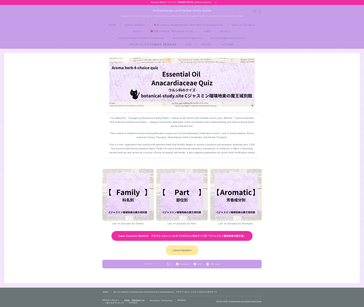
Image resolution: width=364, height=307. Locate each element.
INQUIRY (208, 44)
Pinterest (133, 303)
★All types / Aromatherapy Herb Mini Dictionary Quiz (188, 25)
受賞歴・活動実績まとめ (134, 301)
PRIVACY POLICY (110, 300)
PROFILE (225, 31)
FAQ (188, 44)
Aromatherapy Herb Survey (228, 38)
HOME (112, 25)
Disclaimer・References (161, 301)
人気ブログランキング (114, 303)
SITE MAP (228, 44)
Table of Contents (243, 25)
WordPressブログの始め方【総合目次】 (153, 44)
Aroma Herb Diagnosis (187, 38)
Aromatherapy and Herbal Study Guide (182, 10)
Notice (137, 31)
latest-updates (135, 25)
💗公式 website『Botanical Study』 (173, 31)
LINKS (207, 31)
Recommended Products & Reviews (142, 38)
